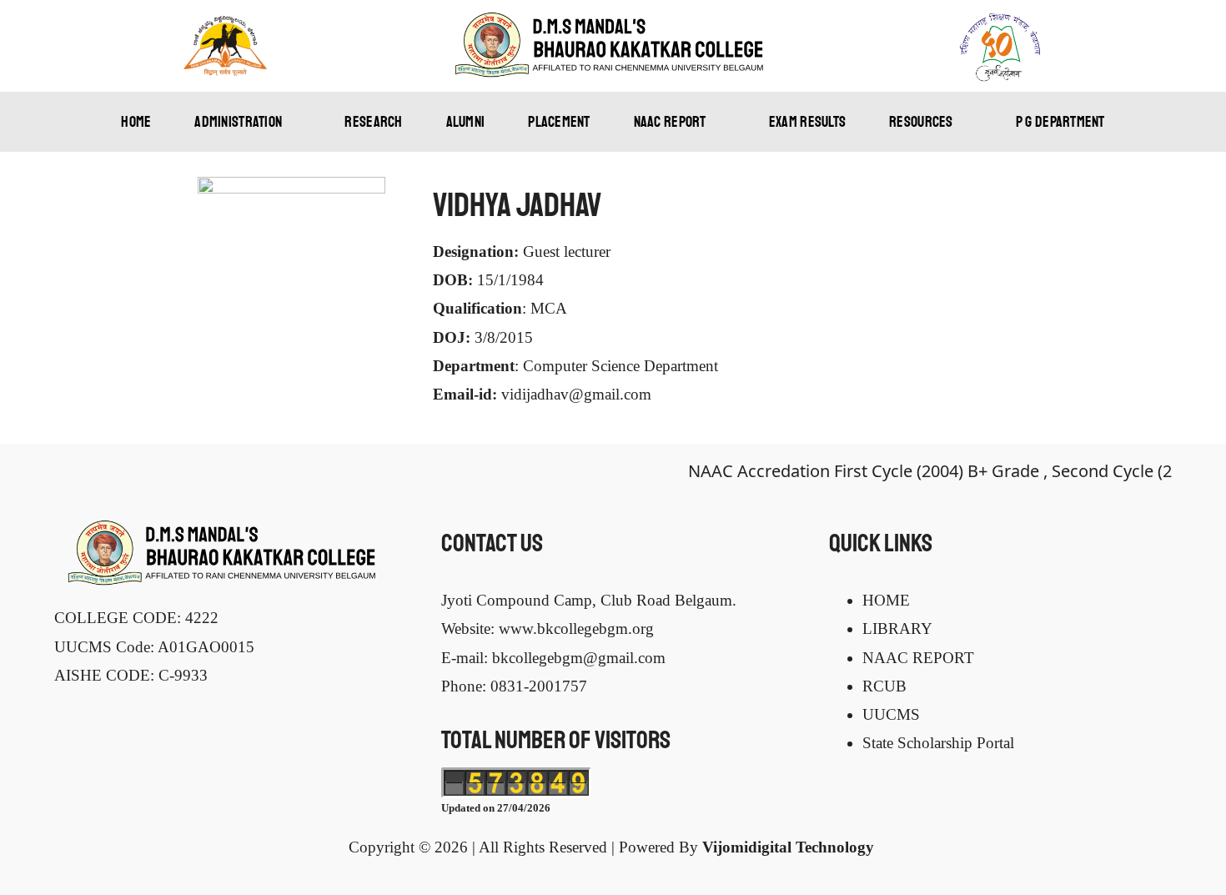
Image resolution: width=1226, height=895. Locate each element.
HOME (886, 600)
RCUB (884, 686)
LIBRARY (897, 628)
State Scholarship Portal (938, 743)
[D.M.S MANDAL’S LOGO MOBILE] (612, 19)
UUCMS (891, 714)
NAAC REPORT (918, 657)
